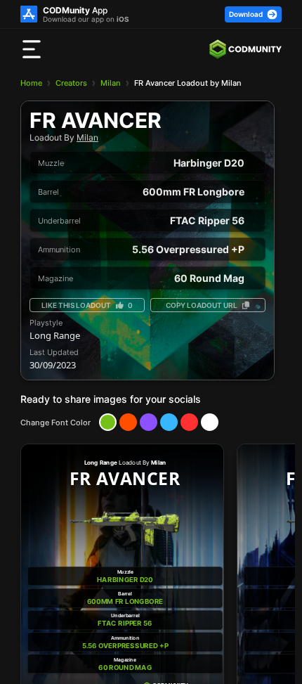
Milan (110, 83)
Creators (71, 83)
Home (31, 83)
